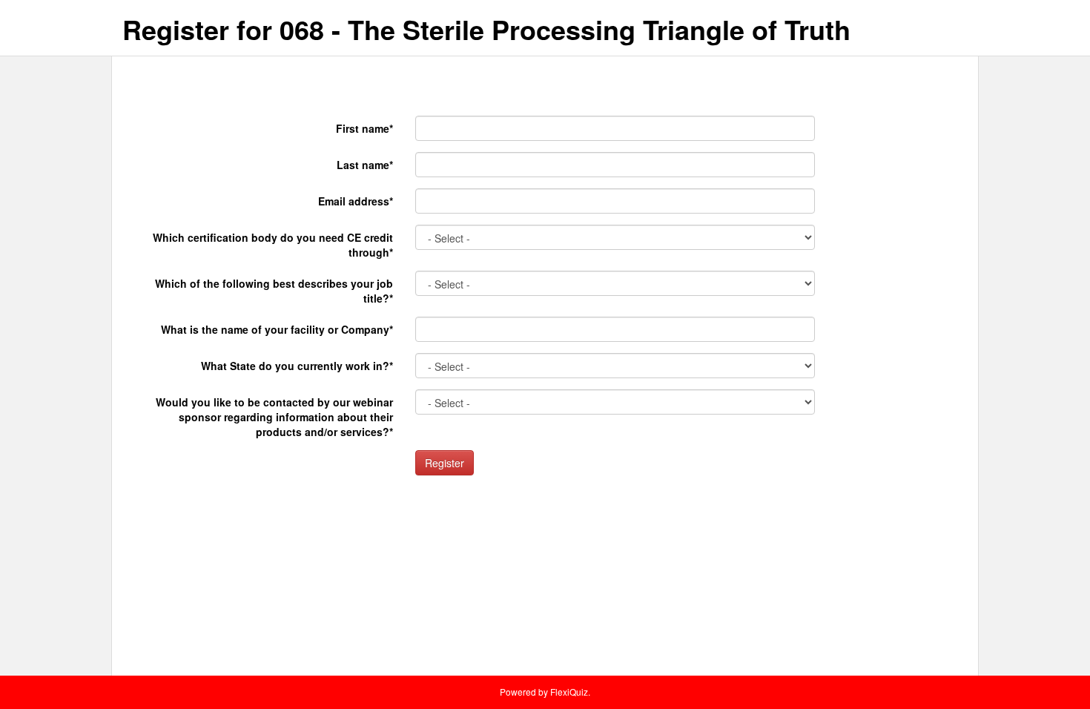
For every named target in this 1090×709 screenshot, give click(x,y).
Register (444, 462)
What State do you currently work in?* (297, 365)
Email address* (355, 201)
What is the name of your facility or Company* (277, 329)
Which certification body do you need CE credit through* (273, 245)
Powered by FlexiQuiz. (545, 691)
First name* (364, 128)
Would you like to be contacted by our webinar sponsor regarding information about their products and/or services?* (274, 417)
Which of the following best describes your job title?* (274, 291)
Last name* (365, 164)
